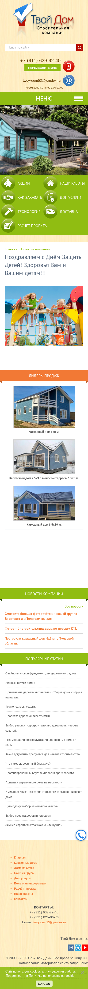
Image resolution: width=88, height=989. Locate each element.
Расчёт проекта (32, 225)
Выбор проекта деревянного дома (28, 815)
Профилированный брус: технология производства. (40, 773)
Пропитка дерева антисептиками (27, 716)
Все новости (74, 606)
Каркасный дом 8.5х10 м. (44, 524)
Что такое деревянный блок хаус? (28, 763)
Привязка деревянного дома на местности (33, 782)
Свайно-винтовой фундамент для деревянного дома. (41, 673)
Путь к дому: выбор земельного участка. (31, 806)
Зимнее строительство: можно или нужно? (33, 825)
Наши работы (72, 183)
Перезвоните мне (42, 67)
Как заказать (30, 197)
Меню (44, 98)
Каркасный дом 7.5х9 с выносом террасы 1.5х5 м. (44, 478)
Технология (29, 211)
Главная (11, 249)
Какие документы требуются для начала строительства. (42, 754)
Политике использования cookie (51, 975)
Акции (24, 183)
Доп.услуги (70, 197)
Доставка (69, 211)
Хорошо (44, 983)
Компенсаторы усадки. (20, 706)
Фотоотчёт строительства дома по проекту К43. (41, 628)
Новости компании (35, 249)
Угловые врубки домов (20, 683)
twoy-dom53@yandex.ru (42, 80)
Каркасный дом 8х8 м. (44, 432)
